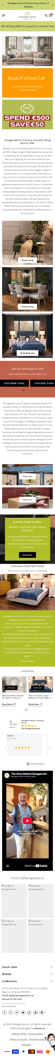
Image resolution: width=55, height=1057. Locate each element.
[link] (27, 51)
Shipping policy (37, 1039)
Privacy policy (35, 1033)
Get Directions (9, 1006)
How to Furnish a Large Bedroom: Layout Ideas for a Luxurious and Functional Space (40, 699)
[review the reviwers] (41, 744)
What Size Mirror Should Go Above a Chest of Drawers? (12, 698)
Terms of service (18, 1039)
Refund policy (19, 1033)
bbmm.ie (40, 1028)
